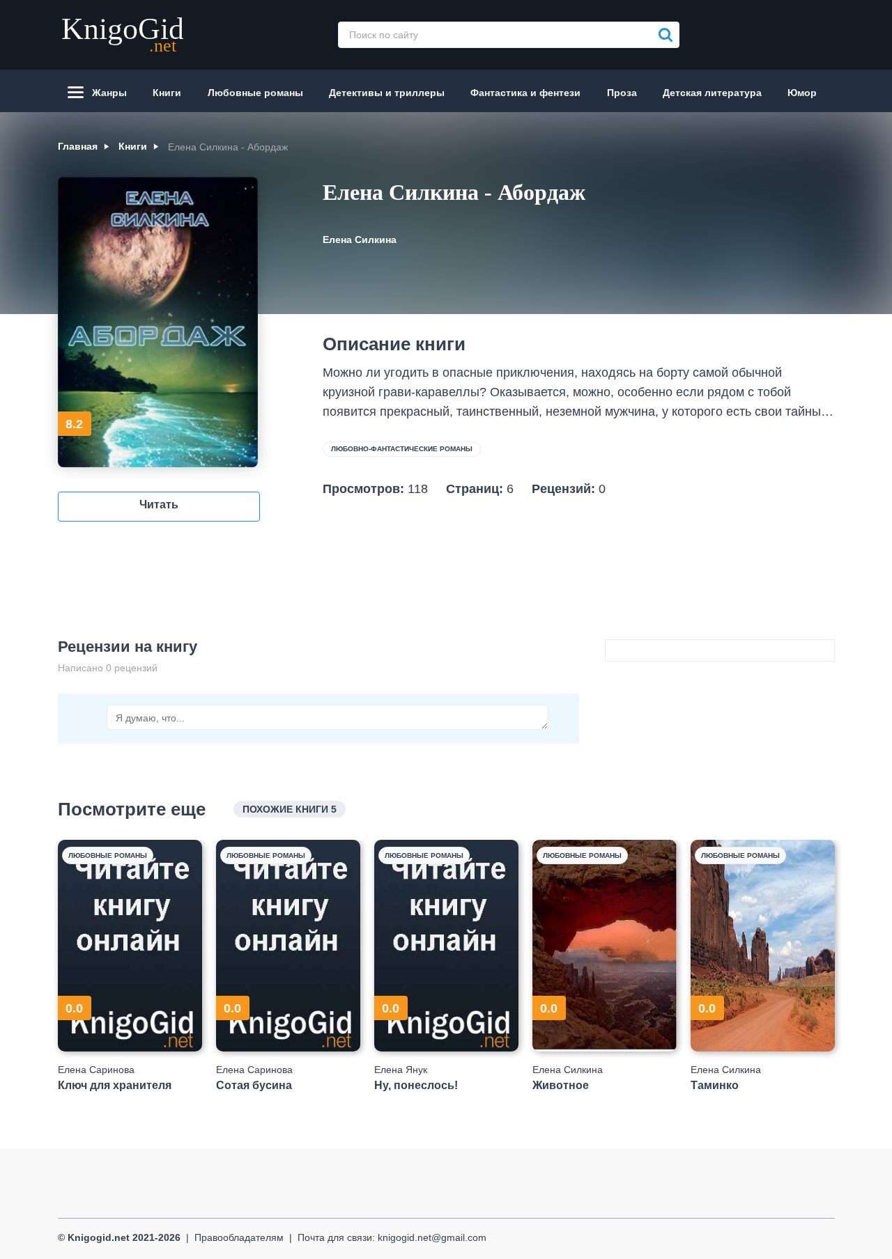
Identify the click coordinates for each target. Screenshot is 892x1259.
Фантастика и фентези (525, 92)
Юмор (802, 92)
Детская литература (712, 92)
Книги (167, 92)
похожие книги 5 (290, 809)
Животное (560, 1085)
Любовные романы (255, 92)
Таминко (715, 1085)
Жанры (109, 92)
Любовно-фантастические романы (401, 449)
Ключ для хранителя (114, 1085)
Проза (622, 92)
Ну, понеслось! (416, 1085)
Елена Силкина (360, 239)
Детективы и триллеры (387, 92)
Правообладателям (239, 1237)
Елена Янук (400, 1069)
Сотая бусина (254, 1085)
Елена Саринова (96, 1069)
